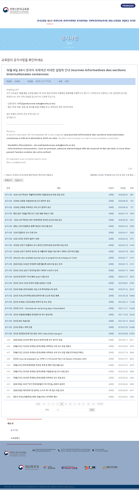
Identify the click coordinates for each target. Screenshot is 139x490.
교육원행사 (15, 438)
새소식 (50, 20)
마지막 (100, 404)
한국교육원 (41, 20)
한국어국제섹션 (69, 20)
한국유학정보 (82, 20)
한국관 (132, 20)
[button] (128, 6)
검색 (92, 410)
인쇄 (130, 169)
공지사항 (14, 430)
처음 (38, 404)
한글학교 (125, 20)
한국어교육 (57, 20)
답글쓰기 (18, 180)
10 (88, 404)
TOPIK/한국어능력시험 (98, 20)
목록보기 (8, 180)
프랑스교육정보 (114, 20)
